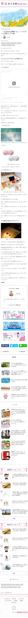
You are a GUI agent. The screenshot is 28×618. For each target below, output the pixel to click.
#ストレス (19, 43)
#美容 (21, 584)
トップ (2, 592)
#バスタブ (9, 45)
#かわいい (8, 43)
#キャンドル (14, 43)
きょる (8, 37)
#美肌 (6, 587)
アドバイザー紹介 (8, 600)
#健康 (19, 587)
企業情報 (15, 600)
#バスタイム (4, 45)
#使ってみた (11, 587)
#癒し (13, 45)
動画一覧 (14, 598)
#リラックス (4, 584)
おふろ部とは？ (7, 598)
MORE (14, 518)
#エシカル (3, 43)
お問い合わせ (14, 602)
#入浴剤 (17, 584)
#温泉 (2, 587)
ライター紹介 (21, 598)
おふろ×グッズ (6, 29)
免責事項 (3, 282)
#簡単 (15, 587)
